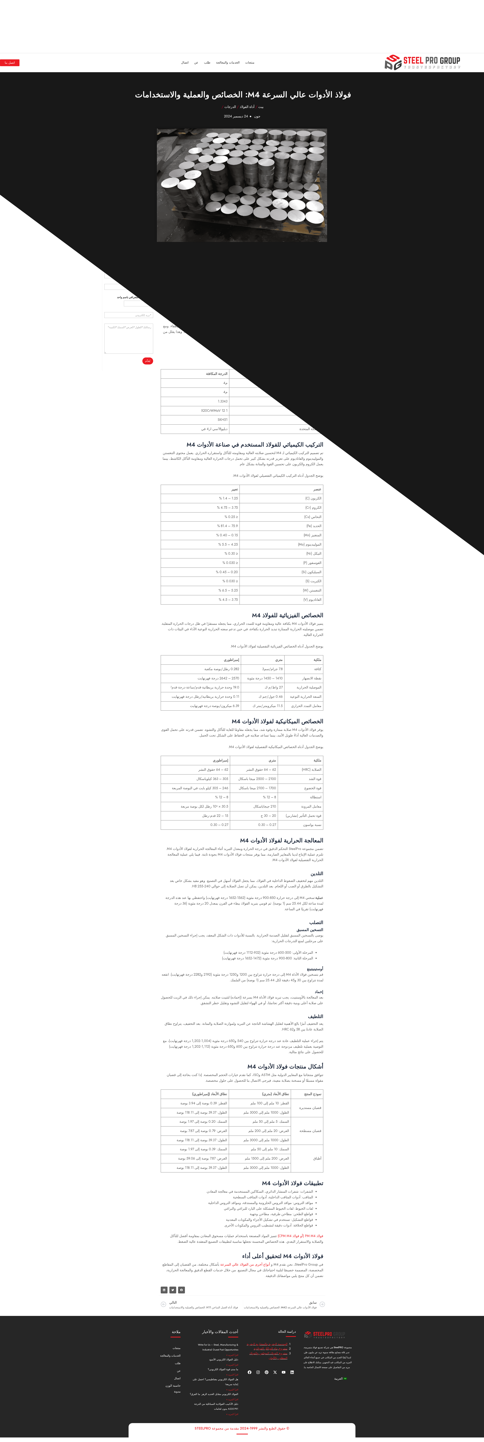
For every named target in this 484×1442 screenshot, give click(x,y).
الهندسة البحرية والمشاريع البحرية (267, 1344)
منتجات (249, 62)
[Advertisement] (370, 26)
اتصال (184, 62)
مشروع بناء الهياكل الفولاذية (270, 1349)
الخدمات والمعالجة (228, 62)
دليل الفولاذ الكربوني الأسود (223, 1359)
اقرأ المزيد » (232, 1355)
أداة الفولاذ (247, 106)
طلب (207, 62)
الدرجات (230, 106)
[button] (181, 1290)
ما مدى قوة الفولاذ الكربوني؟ (223, 1369)
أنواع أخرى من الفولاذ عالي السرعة (245, 1264)
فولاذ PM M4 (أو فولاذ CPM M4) (300, 1235)
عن (196, 62)
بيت (261, 106)
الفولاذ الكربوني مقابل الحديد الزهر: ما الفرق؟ (214, 1394)
